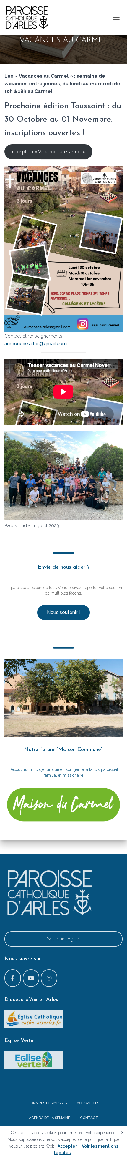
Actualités (88, 1103)
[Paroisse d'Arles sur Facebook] (12, 978)
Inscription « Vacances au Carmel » (48, 152)
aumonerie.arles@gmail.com (35, 343)
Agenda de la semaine (49, 1118)
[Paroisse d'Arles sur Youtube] (31, 978)
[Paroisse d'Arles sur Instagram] (49, 978)
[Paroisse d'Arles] (28, 17)
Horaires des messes (47, 1103)
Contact (89, 1118)
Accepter (67, 1146)
